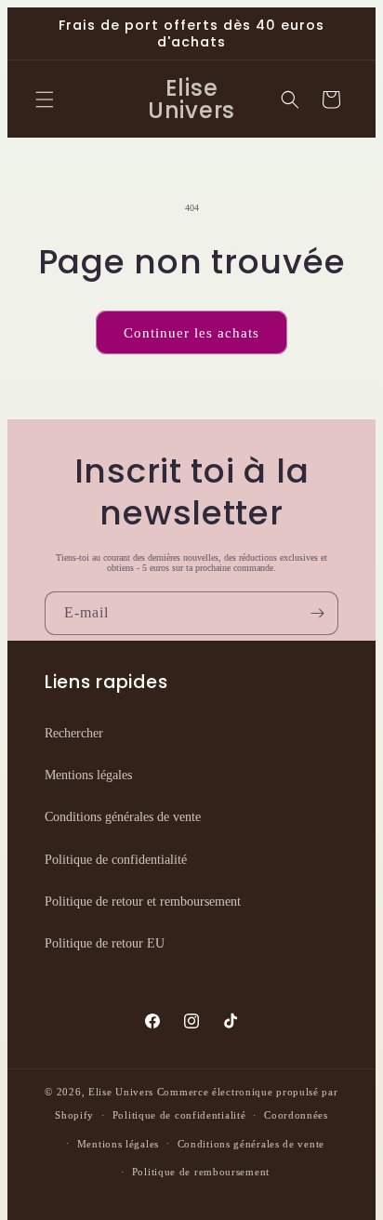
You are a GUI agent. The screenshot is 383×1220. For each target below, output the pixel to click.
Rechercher (74, 733)
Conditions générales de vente (123, 817)
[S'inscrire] (317, 613)
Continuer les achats (191, 332)
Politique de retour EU (105, 943)
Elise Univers (120, 1091)
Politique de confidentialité (116, 860)
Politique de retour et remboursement (143, 901)
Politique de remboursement (201, 1171)
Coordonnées (296, 1115)
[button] (44, 99)
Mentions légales (88, 775)
